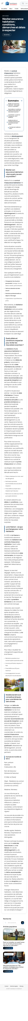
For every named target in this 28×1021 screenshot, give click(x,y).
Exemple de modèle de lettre (14, 127)
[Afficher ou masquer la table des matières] (20, 101)
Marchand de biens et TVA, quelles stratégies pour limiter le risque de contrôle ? (13, 967)
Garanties (7, 34)
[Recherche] (23, 3)
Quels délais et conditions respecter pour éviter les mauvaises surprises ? (14, 110)
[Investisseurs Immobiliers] (11, 3)
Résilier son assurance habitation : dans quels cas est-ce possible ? (13, 105)
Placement (9, 954)
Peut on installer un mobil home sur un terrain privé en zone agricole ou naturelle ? (13, 943)
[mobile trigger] (3, 3)
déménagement (17, 136)
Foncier (8, 931)
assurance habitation (13, 183)
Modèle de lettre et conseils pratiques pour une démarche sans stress (14, 122)
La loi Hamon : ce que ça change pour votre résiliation (14, 116)
